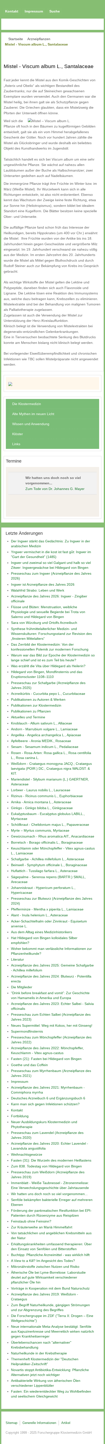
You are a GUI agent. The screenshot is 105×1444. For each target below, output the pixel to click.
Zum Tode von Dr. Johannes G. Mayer (54, 489)
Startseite (15, 39)
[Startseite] (52, 384)
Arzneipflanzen (38, 39)
